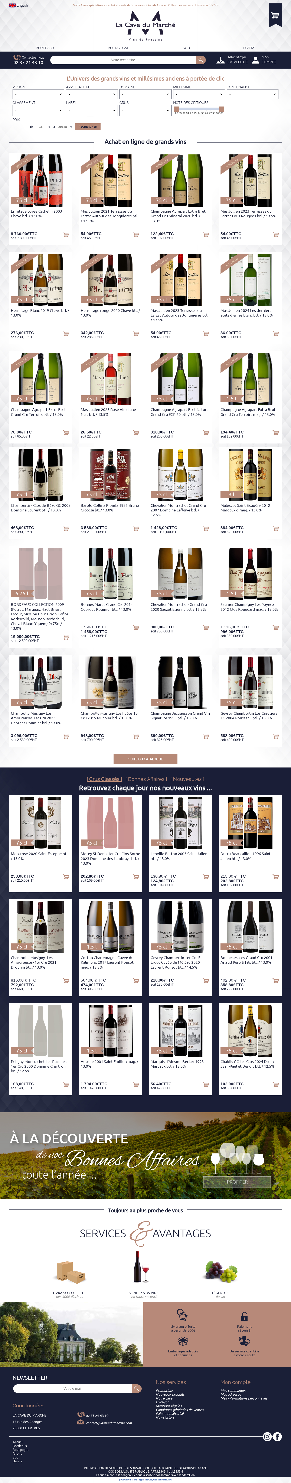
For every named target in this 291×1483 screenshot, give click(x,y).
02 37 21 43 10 (97, 1416)
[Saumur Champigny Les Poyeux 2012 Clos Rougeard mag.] (250, 598)
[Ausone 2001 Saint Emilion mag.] (110, 1056)
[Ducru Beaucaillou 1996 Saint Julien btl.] (250, 848)
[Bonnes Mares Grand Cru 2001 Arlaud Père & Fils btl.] (250, 952)
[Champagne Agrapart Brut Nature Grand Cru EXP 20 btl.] (180, 404)
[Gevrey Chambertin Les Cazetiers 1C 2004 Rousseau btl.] (250, 707)
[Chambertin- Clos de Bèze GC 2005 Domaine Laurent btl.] (41, 499)
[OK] (201, 60)
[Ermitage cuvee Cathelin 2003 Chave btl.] (40, 205)
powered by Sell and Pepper (131, 1480)
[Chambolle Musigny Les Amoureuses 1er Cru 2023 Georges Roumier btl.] (41, 707)
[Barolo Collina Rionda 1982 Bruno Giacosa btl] (110, 499)
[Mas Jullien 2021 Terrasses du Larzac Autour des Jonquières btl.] (110, 205)
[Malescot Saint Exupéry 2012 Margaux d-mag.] (250, 499)
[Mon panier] (275, 15)
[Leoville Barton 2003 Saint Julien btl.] (180, 848)
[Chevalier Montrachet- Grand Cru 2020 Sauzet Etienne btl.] (180, 598)
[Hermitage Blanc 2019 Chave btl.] (40, 305)
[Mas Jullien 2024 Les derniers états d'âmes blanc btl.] (250, 305)
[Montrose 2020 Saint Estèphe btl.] (41, 848)
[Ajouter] (66, 234)
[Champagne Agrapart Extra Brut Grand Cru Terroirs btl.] (40, 404)
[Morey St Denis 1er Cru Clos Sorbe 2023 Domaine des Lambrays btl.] (110, 848)
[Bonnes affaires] (237, 1166)
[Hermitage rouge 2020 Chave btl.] (110, 305)
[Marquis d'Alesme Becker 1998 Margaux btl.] (180, 1056)
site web (148, 1480)
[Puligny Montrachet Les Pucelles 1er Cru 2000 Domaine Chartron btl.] (41, 1056)
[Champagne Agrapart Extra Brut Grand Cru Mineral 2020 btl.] (180, 205)
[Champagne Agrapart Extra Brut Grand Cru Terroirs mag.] (250, 404)
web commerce (160, 1480)
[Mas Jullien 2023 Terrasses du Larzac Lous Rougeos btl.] (250, 205)
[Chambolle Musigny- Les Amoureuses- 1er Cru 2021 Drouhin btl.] (41, 952)
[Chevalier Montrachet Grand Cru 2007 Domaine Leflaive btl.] (180, 499)
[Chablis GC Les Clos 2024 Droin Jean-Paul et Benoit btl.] (250, 1056)
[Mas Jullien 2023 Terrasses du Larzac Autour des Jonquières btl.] (180, 305)
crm (170, 1480)
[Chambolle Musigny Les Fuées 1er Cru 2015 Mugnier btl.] (110, 707)
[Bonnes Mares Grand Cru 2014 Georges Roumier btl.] (110, 598)
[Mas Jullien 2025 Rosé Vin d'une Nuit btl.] (110, 404)
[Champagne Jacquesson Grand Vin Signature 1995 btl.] (180, 707)
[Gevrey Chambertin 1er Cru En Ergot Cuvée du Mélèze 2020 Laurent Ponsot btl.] (180, 952)
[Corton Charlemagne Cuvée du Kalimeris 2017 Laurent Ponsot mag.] (110, 952)
